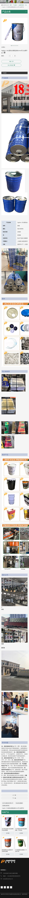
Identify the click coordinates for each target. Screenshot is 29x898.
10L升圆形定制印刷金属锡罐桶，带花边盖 (21, 829)
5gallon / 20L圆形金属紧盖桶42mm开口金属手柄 (13, 808)
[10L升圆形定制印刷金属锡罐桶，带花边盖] (21, 821)
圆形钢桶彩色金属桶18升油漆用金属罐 (7, 850)
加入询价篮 (10, 65)
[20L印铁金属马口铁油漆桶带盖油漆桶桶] (8, 821)
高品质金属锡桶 (19, 803)
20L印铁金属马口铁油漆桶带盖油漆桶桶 (7, 829)
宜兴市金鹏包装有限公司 (7, 803)
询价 (10, 61)
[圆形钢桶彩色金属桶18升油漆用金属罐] (8, 842)
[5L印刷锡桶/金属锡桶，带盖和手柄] (21, 842)
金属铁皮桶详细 (5, 805)
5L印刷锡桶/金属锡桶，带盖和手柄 (21, 850)
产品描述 (4, 73)
